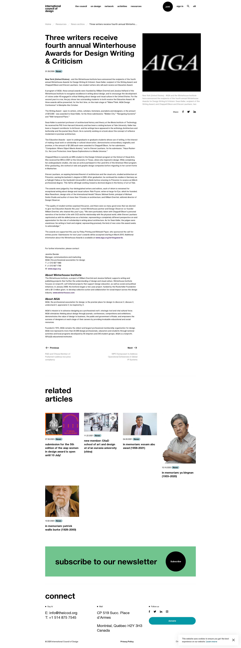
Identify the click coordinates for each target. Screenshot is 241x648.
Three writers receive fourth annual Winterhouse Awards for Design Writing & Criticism (113, 24)
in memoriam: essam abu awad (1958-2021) (139, 446)
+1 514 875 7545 (62, 617)
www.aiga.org (54, 269)
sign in (180, 6)
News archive (78, 24)
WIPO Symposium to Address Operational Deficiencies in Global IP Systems (122, 357)
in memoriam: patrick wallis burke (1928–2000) (60, 527)
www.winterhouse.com (64, 292)
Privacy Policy (127, 641)
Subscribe (175, 561)
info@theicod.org (63, 613)
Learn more (211, 641)
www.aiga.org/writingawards (109, 237)
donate (172, 620)
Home (48, 24)
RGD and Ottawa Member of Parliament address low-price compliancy (58, 357)
